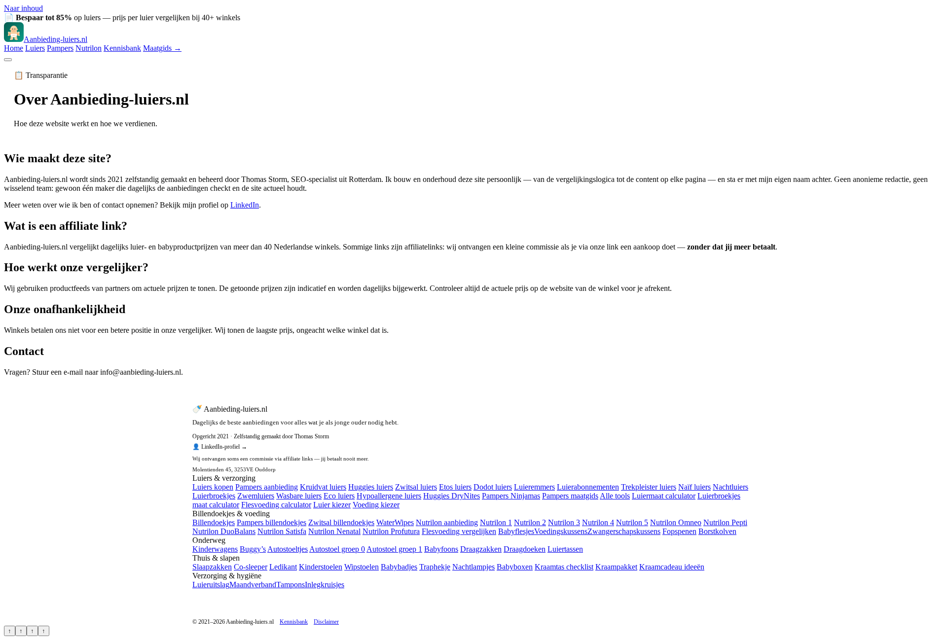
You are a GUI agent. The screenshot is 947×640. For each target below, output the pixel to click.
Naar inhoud (23, 8)
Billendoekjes (213, 522)
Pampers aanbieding (266, 487)
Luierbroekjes (213, 496)
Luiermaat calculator (663, 496)
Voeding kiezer (376, 504)
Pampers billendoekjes (271, 522)
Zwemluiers (255, 496)
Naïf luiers (694, 487)
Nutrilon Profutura (391, 531)
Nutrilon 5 (632, 522)
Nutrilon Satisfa (281, 531)
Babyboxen (515, 567)
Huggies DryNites (451, 496)
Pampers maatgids (570, 496)
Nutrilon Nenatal (334, 531)
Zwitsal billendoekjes (341, 522)
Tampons (290, 584)
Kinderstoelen (320, 567)
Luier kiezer (332, 504)
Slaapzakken (212, 567)
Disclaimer (326, 621)
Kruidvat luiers (323, 487)
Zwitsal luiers (416, 487)
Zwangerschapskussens (623, 531)
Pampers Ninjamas (511, 496)
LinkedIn (244, 205)
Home (13, 48)
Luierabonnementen (588, 487)
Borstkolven (717, 531)
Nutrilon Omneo (675, 522)
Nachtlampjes (473, 567)
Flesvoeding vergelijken (459, 531)
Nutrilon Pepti (725, 522)
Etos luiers (455, 487)
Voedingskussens (560, 531)
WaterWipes (395, 522)
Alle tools (615, 496)
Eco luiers (339, 496)
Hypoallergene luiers (389, 496)
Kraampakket (616, 567)
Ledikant (283, 567)
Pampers (60, 48)
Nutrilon (88, 48)
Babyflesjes (516, 531)
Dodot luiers (493, 487)
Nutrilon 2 (530, 522)
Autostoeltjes (287, 549)
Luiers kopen (212, 487)
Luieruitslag (210, 584)
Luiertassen (565, 549)
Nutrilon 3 (564, 522)
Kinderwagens (215, 549)
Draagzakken (481, 549)
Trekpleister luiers (648, 487)
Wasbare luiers (299, 496)
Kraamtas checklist (564, 567)
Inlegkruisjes (324, 584)
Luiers (35, 48)
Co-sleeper (250, 567)
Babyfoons (441, 549)
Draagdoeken (525, 549)
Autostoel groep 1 (394, 549)
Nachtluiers (730, 487)
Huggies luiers (370, 487)
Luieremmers (534, 487)
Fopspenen (679, 531)
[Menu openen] (8, 59)
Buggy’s (253, 549)
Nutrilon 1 (496, 522)
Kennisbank (122, 48)
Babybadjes (399, 567)
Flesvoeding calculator (276, 504)
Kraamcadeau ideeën (671, 567)
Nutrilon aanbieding (447, 522)
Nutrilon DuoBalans (223, 531)
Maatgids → (162, 48)
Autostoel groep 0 (337, 549)
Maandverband (252, 584)
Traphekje (434, 567)
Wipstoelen (361, 567)
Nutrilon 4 (598, 522)
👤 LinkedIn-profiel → (219, 446)
